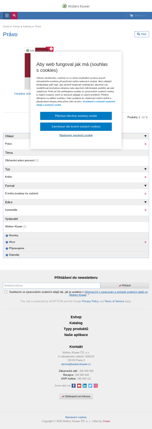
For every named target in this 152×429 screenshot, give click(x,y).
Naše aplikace (76, 335)
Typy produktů (76, 329)
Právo (38, 26)
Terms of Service (114, 301)
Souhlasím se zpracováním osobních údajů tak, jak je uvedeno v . (78, 293)
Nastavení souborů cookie (76, 135)
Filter (143, 34)
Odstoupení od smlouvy (77, 396)
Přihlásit (126, 285)
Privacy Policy (90, 301)
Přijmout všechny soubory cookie (76, 115)
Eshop (16, 26)
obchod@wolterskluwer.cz (76, 364)
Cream (106, 421)
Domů (6, 26)
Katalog (27, 26)
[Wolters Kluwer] (76, 6)
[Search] (14, 15)
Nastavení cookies (76, 417)
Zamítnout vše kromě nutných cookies (76, 126)
